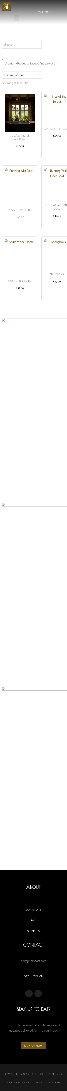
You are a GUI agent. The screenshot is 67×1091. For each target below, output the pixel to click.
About (33, 887)
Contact (33, 944)
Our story (33, 909)
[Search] (2, 59)
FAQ (33, 920)
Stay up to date (33, 1009)
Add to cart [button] (20, 223)
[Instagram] (38, 993)
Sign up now (33, 1045)
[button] (16, 18)
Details (20, 152)
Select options (20, 294)
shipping (33, 931)
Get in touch (33, 976)
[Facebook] (29, 993)
